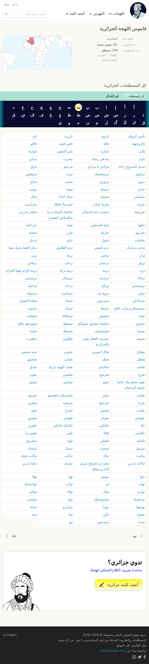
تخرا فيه (31, 225)
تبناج (34, 181)
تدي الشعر (101, 247)
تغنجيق (32, 359)
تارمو (105, 136)
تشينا (33, 331)
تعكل (105, 359)
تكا (143, 425)
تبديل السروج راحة (132, 166)
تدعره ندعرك (135, 247)
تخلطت (139, 240)
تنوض (105, 476)
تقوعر (105, 418)
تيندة (141, 522)
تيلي (106, 514)
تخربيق (140, 232)
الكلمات (113, 55)
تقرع (141, 403)
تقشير (32, 403)
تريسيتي (31, 278)
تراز (142, 255)
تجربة (141, 204)
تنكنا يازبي (29, 463)
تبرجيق (68, 166)
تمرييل (140, 448)
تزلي (141, 293)
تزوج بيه (103, 293)
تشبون (32, 308)
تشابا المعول (28, 300)
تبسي (69, 181)
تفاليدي (103, 367)
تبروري (104, 181)
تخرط (105, 232)
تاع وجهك (138, 143)
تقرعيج (104, 403)
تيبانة (33, 507)
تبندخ (141, 189)
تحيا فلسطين (99, 225)
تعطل (141, 359)
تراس (105, 255)
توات (69, 484)
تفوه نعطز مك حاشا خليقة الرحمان (131, 385)
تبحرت (68, 159)
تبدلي (33, 159)
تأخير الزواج (136, 136)
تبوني (33, 189)
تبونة (69, 189)
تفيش (33, 382)
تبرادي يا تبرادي (98, 166)
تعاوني (68, 352)
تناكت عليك (29, 456)
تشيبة (141, 331)
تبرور (141, 181)
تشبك (69, 308)
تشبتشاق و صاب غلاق (129, 308)
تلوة (70, 440)
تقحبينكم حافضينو (60, 395)
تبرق (33, 166)
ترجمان (103, 263)
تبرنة (69, 174)
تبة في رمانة (100, 159)
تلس (70, 433)
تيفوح (141, 514)
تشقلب (32, 316)
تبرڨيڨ (140, 174)
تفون (33, 374)
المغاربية (112, 38)
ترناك (141, 278)
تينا (71, 514)
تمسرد (104, 448)
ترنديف (104, 278)
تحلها (141, 225)
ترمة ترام (66, 270)
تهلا (34, 476)
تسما (69, 300)
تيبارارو (68, 507)
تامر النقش (65, 151)
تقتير (105, 395)
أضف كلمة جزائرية (122, 584)
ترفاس (32, 263)
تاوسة (33, 151)
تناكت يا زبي (136, 463)
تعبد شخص (29, 352)
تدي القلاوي (64, 247)
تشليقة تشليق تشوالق (93, 323)
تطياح (141, 352)
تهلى (141, 484)
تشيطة (68, 331)
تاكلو (33, 143)
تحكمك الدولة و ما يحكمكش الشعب (60, 215)
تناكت (69, 456)
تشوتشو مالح (27, 323)
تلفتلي (104, 440)
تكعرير (32, 425)
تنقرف (68, 463)
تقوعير (68, 418)
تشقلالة (67, 316)
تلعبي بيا (31, 433)
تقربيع (33, 395)
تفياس (68, 382)
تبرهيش (31, 174)
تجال (33, 196)
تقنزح (69, 410)
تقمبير (104, 410)
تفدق (33, 367)
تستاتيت (67, 293)
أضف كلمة (76, 13)
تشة (142, 316)
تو (107, 484)
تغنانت (68, 359)
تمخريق (31, 440)
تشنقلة (68, 323)
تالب (141, 151)
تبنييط (104, 189)
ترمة (106, 270)
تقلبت (141, 410)
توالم (33, 491)
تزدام (69, 285)
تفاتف (141, 367)
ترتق (141, 263)
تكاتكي (104, 425)
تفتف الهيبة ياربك (61, 367)
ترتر (34, 255)
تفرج (141, 374)
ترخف (68, 263)
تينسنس (103, 522)
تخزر (69, 232)
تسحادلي (138, 300)
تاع (35, 136)
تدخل (33, 240)
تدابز (70, 240)
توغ (70, 499)
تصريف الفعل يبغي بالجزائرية (95, 341)
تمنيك (69, 448)
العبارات (101, 55)
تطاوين (68, 338)
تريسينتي (138, 285)
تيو (71, 522)
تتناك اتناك (65, 196)
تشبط (105, 308)
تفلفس (68, 374)
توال (106, 491)
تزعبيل (32, 285)
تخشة (33, 232)
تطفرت (31, 338)
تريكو (105, 285)
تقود (34, 410)
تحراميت (31, 204)
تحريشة (139, 212)
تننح (142, 476)
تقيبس (32, 418)
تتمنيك (104, 196)
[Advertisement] (74, 76)
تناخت (140, 456)
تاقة (106, 143)
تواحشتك (30, 484)
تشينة (141, 338)
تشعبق (104, 316)
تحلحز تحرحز (28, 212)
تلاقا (106, 433)
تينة (34, 514)
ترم (142, 270)
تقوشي (140, 418)
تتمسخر (139, 196)
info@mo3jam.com (113, 650)
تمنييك (32, 448)
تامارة (105, 151)
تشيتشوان (101, 331)
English (11, 635)
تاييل (141, 159)
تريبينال (67, 278)
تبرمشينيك (101, 174)
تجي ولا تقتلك (63, 204)
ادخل (15, 4)
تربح (70, 255)
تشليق (140, 323)
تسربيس (103, 300)
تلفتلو (141, 440)
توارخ (141, 491)
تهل (70, 476)
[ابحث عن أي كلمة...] (6, 14)
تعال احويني (100, 352)
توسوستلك (101, 499)
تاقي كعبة (66, 143)
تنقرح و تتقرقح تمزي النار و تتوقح (94, 466)
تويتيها (140, 507)
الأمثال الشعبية (109, 60)
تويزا (106, 507)
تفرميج (104, 374)
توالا (70, 491)
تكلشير (140, 433)
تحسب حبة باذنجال (95, 212)
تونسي (32, 499)
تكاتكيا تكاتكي (63, 425)
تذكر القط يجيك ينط (23, 247)
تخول (105, 240)
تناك (106, 456)
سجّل (6, 4)
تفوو (106, 382)
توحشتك (139, 499)
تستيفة (32, 293)
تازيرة (69, 136)
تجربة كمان (101, 204)
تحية (70, 225)
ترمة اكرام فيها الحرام (21, 270)
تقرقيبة (68, 403)
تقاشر (140, 395)
